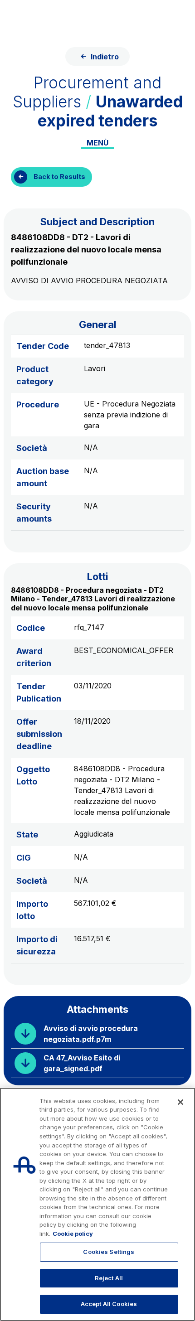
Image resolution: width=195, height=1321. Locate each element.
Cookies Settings (108, 1251)
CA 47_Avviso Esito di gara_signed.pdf (82, 1063)
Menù (97, 142)
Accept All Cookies (109, 1303)
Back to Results (59, 176)
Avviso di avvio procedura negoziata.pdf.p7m (91, 1034)
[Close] (180, 1102)
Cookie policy (73, 1233)
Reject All (109, 1278)
